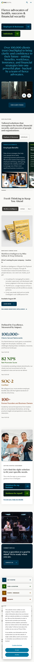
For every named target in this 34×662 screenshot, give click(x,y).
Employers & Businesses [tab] (11, 137)
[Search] (27, 2)
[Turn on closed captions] (24, 95)
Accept (17, 650)
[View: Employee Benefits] (14, 165)
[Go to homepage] (6, 2)
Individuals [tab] (24, 137)
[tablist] (16, 209)
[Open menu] (31, 2)
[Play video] (29, 95)
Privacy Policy (22, 629)
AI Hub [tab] (22, 209)
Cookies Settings (17, 645)
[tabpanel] (17, 263)
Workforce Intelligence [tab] (10, 209)
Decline (17, 654)
